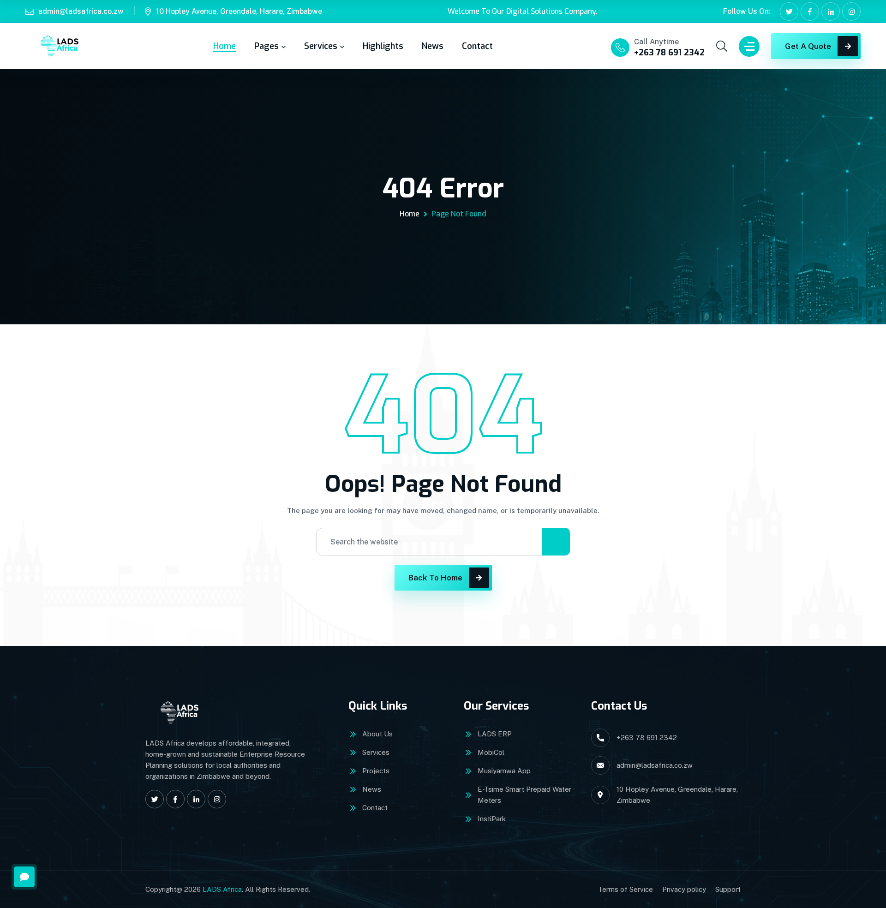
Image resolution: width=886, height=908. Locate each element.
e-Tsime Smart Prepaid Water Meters (524, 794)
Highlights (383, 46)
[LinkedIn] (830, 11)
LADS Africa (222, 889)
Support (728, 889)
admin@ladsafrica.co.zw (81, 11)
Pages (266, 46)
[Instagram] (851, 11)
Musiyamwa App (504, 771)
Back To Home (435, 577)
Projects (375, 771)
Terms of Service (625, 889)
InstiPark (492, 819)
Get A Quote (808, 46)
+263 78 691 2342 (669, 52)
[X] (789, 11)
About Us (377, 734)
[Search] (556, 542)
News (432, 46)
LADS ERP (495, 734)
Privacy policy (684, 889)
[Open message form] (24, 876)
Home (224, 46)
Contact (477, 46)
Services (320, 46)
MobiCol (491, 752)
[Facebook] (810, 11)
